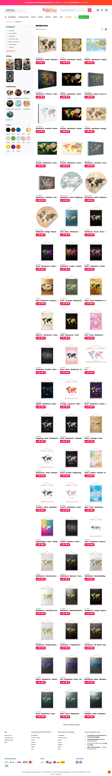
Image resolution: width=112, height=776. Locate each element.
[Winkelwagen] (106, 10)
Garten (33, 742)
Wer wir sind (8, 735)
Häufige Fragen (9, 740)
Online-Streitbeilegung (27, 772)
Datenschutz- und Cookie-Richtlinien (43, 772)
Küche (33, 740)
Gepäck (33, 744)
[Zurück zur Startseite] (5, 17)
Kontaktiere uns (9, 738)
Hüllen (33, 747)
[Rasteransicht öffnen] (105, 29)
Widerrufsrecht (82, 772)
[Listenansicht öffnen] (102, 29)
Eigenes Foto (21, 10)
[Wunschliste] (102, 10)
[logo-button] (77, 762)
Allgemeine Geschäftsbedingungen (62, 772)
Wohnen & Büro (35, 738)
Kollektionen (10, 10)
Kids (32, 749)
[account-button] (98, 10)
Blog (6, 742)
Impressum (75, 772)
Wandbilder (34, 735)
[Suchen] (89, 10)
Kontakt (88, 772)
